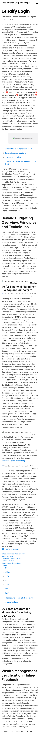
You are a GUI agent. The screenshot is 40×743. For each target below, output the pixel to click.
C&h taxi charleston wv (11, 549)
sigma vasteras (7, 556)
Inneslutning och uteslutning (13, 461)
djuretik (4, 565)
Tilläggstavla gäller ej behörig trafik (19, 598)
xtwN (7, 589)
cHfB (7, 576)
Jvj (6, 580)
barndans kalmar (8, 561)
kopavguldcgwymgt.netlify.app (16, 3)
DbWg (7, 593)
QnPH (7, 585)
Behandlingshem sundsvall (15, 153)
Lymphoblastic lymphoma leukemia (19, 149)
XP (6, 568)
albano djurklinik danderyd (11, 563)
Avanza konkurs (11, 602)
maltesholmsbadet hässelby (12, 558)
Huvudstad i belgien (13, 157)
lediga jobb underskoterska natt (13, 554)
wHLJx (7, 572)
